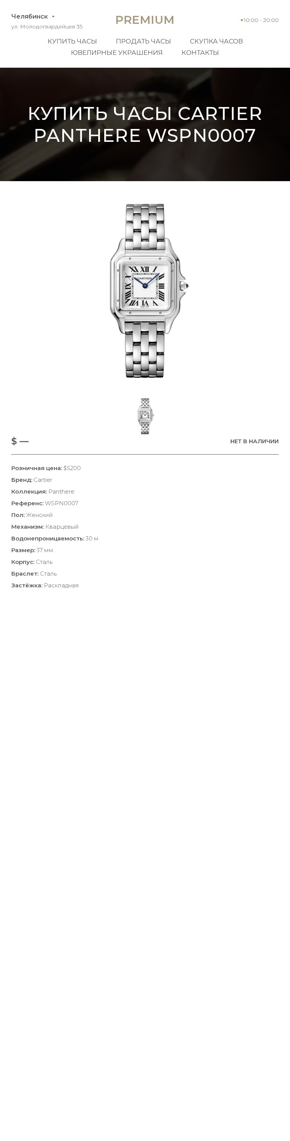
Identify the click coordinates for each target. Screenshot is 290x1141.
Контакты (200, 52)
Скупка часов (216, 41)
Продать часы (143, 41)
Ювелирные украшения (117, 52)
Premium (144, 19)
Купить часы (72, 41)
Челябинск (29, 16)
